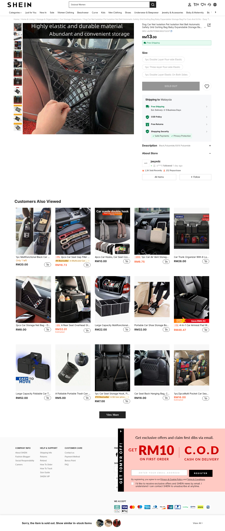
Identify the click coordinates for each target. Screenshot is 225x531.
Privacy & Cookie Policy (171, 479)
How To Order (46, 464)
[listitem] (33, 239)
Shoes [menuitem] (128, 12)
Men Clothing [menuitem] (115, 12)
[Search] (153, 4)
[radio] (163, 59)
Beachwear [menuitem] (83, 12)
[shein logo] (19, 4)
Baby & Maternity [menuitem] (195, 12)
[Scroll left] (211, 12)
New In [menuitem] (43, 12)
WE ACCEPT (120, 501)
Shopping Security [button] (160, 131)
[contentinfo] (163, 509)
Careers (19, 464)
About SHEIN (21, 453)
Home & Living (27, 19)
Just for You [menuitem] (30, 12)
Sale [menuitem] (52, 12)
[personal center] (190, 5)
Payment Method (72, 457)
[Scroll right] (215, 12)
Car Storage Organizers (70, 19)
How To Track (46, 468)
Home (16, 19)
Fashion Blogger (22, 457)
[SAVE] (206, 86)
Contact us (69, 453)
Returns (43, 457)
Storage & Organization (47, 19)
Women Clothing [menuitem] (65, 12)
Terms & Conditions (196, 479)
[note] (191, 321)
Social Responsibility (24, 460)
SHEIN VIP (45, 476)
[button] (209, 5)
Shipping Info (46, 453)
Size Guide (45, 472)
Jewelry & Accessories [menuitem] (172, 12)
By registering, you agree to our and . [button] (168, 479)
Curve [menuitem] (95, 12)
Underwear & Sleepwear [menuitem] (146, 12)
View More (112, 414)
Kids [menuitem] (103, 12)
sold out (171, 86)
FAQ (67, 464)
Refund (43, 460)
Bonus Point (70, 460)
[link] (196, 4)
